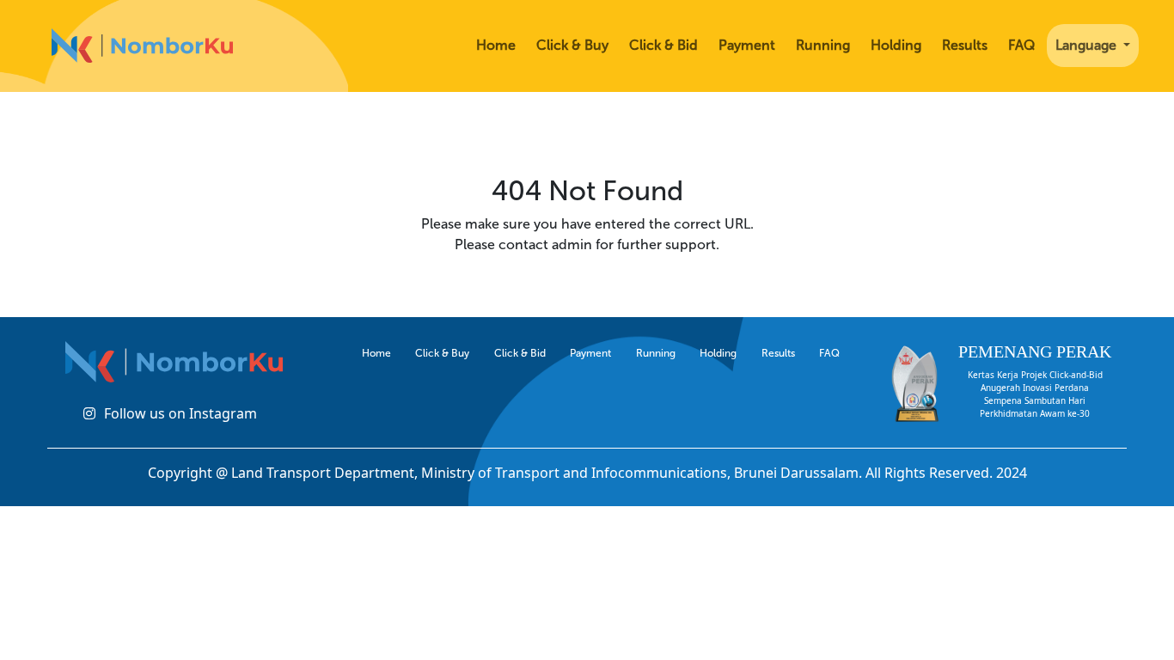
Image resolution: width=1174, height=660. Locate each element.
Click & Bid (663, 45)
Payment (746, 45)
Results (965, 45)
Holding (896, 45)
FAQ (1021, 45)
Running (823, 45)
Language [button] (1087, 45)
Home (496, 45)
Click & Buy (572, 45)
